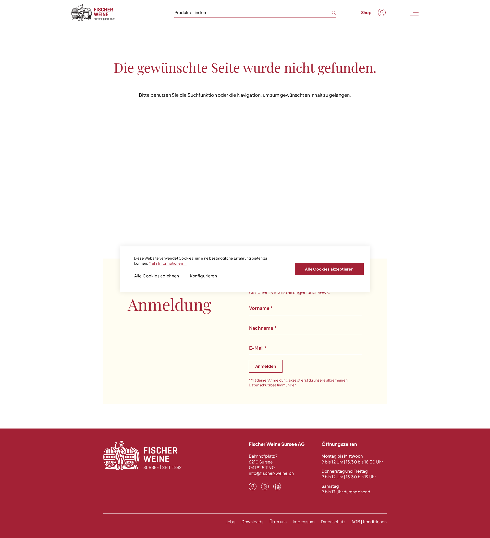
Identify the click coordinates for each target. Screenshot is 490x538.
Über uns (278, 521)
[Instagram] (265, 486)
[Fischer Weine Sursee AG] (93, 12)
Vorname (261, 308)
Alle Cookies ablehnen (156, 275)
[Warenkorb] (393, 12)
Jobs (230, 521)
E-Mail (257, 348)
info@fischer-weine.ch (271, 473)
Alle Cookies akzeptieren (329, 268)
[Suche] (330, 12)
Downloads (252, 521)
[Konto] (382, 12)
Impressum (304, 521)
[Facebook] (252, 486)
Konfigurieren (203, 275)
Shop (366, 12)
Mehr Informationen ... (168, 263)
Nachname (263, 328)
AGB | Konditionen (369, 521)
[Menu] (413, 12)
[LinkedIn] (277, 486)
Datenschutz (333, 521)
